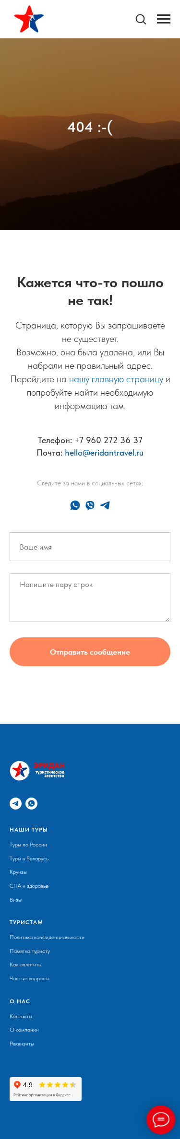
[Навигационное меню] (163, 19)
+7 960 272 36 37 (108, 932)
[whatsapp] (75, 997)
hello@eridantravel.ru (104, 944)
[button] (140, 18)
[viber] (90, 997)
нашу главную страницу (116, 870)
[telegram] (105, 997)
